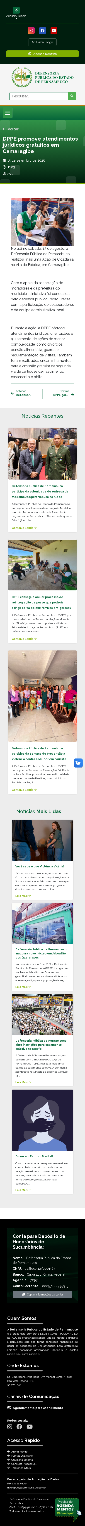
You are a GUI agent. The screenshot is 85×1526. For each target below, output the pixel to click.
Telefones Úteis (21, 1467)
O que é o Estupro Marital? (34, 1156)
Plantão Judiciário (22, 1455)
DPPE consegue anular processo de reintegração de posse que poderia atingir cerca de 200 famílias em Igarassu (41, 603)
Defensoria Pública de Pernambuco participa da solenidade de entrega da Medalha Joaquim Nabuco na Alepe (40, 492)
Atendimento (19, 1451)
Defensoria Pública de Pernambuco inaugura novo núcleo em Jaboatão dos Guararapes (40, 953)
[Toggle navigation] (7, 113)
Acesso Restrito (45, 54)
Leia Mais (21, 895)
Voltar (13, 129)
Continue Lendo (23, 528)
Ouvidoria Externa (22, 1459)
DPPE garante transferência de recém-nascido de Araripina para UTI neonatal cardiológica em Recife (61, 395)
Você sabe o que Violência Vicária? (40, 866)
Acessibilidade (16, 16)
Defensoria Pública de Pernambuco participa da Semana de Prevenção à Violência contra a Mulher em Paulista (39, 754)
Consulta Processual (23, 1463)
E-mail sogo (44, 42)
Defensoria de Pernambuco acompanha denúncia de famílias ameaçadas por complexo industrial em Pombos (24, 395)
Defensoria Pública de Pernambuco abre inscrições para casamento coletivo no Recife (40, 1044)
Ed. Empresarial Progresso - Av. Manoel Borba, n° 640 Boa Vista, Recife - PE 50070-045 (39, 1381)
